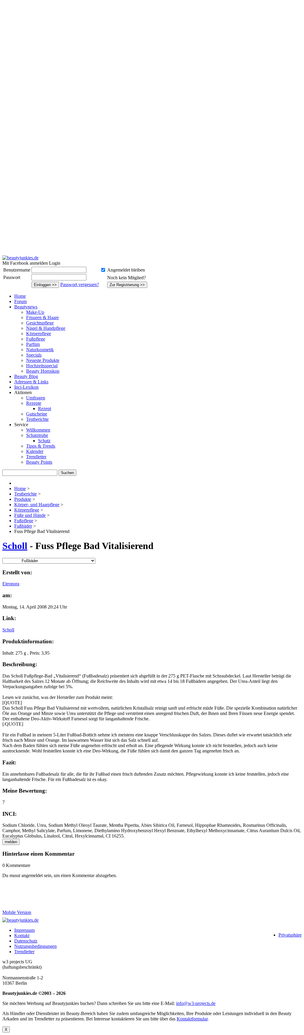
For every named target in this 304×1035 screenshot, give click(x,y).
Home (20, 296)
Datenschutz (25, 940)
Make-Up (35, 312)
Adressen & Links (31, 381)
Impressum (24, 930)
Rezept (44, 408)
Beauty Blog (26, 376)
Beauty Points (39, 462)
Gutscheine (36, 413)
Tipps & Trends (40, 445)
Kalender (34, 451)
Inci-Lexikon (26, 387)
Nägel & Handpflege (45, 328)
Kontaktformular (192, 1018)
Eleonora (10, 583)
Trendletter (36, 456)
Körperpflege (38, 333)
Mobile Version (16, 912)
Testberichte (37, 419)
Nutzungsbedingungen (35, 946)
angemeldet (32, 875)
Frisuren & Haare (42, 317)
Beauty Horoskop (42, 371)
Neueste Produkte (42, 360)
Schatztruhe (37, 435)
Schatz (44, 440)
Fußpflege (35, 338)
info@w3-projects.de (196, 1003)
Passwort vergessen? (79, 284)
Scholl (14, 545)
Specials (34, 354)
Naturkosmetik (40, 349)
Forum (20, 301)
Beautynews (25, 306)
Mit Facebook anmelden (25, 263)
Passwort (11, 277)
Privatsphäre (290, 934)
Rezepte (33, 403)
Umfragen (35, 397)
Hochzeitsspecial (42, 365)
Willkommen (38, 429)
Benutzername (16, 269)
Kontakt (21, 935)
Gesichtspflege (40, 322)
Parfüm (33, 344)
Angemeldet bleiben (126, 269)
